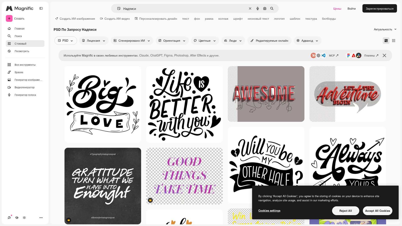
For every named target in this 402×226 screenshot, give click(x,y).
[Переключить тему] (24, 217)
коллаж (223, 18)
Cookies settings (269, 210)
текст (185, 18)
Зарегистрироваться (380, 8)
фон (197, 18)
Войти (352, 8)
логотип (279, 18)
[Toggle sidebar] (41, 8)
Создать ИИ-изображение (77, 18)
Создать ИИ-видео (117, 18)
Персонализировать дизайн (158, 18)
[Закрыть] (384, 55)
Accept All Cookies (377, 211)
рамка (209, 18)
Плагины (369, 55)
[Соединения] (9, 217)
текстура (311, 18)
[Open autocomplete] (117, 8)
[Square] (393, 40)
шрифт (238, 18)
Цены (337, 8)
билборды (329, 18)
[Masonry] (386, 40)
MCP (332, 55)
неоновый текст (258, 18)
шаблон (295, 18)
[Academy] (16, 217)
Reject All (345, 211)
